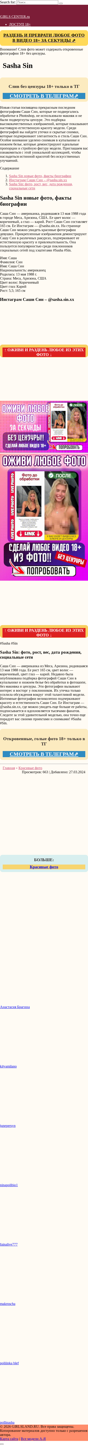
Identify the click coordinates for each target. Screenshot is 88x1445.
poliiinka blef (9, 1363)
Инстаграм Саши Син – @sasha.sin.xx (38, 180)
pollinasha (7, 1422)
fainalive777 (9, 1244)
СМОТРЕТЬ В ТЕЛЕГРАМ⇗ (44, 96)
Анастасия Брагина (15, 1007)
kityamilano (8, 1066)
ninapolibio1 (9, 1185)
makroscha (7, 1304)
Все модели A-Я (33, 1439)
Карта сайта (9, 1439)
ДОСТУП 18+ (20, 24)
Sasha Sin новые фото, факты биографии (40, 176)
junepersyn (8, 1126)
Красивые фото (44, 867)
